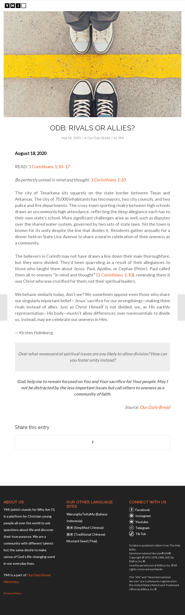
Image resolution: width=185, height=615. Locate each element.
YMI (121, 138)
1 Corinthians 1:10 (108, 179)
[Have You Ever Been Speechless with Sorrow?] (181, 307)
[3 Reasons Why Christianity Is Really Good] (3, 307)
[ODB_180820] (92, 64)
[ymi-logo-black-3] (15, 5)
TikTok (140, 534)
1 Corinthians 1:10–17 (49, 166)
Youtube (141, 522)
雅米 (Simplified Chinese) (85, 527)
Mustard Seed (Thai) (81, 541)
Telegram (142, 528)
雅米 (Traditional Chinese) (85, 534)
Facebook (142, 510)
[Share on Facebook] (92, 442)
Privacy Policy (12, 593)
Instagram (143, 516)
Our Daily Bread (98, 138)
